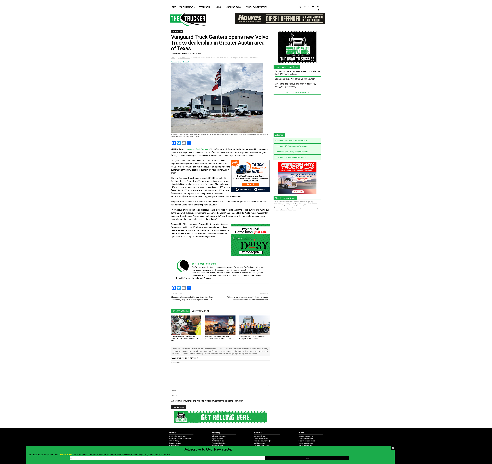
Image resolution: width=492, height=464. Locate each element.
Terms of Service (175, 443)
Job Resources (234, 7)
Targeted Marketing (218, 443)
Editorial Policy (174, 445)
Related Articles (181, 311)
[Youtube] (312, 6)
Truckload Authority (256, 7)
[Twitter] (308, 6)
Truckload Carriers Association (180, 439)
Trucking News (186, 7)
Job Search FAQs (260, 436)
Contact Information (306, 436)
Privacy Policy (174, 441)
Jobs (218, 7)
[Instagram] (304, 6)
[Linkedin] (317, 6)
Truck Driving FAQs (261, 439)
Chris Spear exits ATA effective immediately (295, 79)
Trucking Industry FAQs (262, 441)
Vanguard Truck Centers (197, 149)
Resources (258, 433)
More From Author (200, 311)
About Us (172, 433)
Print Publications (218, 441)
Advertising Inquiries (219, 436)
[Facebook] (299, 6)
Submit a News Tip (305, 445)
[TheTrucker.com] (186, 19)
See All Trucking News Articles (296, 92)
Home (173, 7)
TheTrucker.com (66, 454)
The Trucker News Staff (181, 53)
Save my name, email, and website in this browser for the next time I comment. (208, 401)
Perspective (204, 7)
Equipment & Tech (177, 31)
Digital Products (217, 439)
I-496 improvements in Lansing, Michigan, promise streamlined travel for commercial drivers (247, 298)
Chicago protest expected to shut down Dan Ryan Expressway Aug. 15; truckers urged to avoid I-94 (192, 298)
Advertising (216, 433)
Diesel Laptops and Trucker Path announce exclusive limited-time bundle (219, 337)
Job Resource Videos (262, 445)
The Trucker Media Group (178, 436)
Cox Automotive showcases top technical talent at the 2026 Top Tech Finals (184, 338)
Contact (301, 433)
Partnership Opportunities (307, 441)
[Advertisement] (297, 115)
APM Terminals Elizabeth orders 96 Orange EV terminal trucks (252, 337)
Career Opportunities (306, 443)
